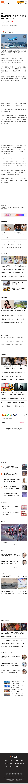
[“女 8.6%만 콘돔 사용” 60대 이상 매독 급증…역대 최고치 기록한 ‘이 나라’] (24, 671)
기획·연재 (3, 573)
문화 (11, 763)
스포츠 (11, 766)
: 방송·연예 (5, 620)
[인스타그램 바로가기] (15, 774)
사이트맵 (19, 777)
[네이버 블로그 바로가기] (21, 774)
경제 (2, 13)
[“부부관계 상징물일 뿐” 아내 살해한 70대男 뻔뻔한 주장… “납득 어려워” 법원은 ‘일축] (24, 664)
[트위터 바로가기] (10, 774)
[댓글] (12, 21)
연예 (17, 766)
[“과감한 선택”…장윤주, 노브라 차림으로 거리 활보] (24, 657)
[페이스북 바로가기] (7, 774)
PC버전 (22, 777)
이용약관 (8, 777)
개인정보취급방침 (14, 777)
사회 (11, 760)
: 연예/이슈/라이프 (6, 652)
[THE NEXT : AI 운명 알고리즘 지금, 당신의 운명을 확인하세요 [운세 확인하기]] (14, 215)
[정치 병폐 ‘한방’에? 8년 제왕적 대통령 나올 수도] (24, 555)
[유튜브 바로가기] (13, 774)
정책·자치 (6, 763)
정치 (6, 760)
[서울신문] (5, 2)
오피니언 (3, 550)
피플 (6, 766)
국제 (22, 760)
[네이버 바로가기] (18, 774)
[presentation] (2, 44)
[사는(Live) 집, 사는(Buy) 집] (24, 562)
